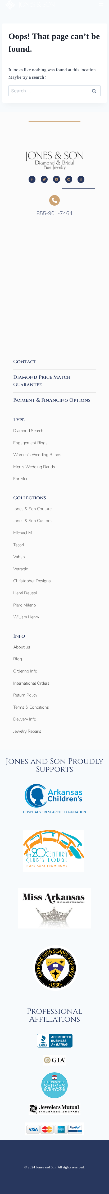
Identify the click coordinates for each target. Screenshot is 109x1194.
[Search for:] (54, 90)
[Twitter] (44, 179)
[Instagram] (81, 179)
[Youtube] (56, 179)
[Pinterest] (68, 179)
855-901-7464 (54, 213)
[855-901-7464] (54, 200)
